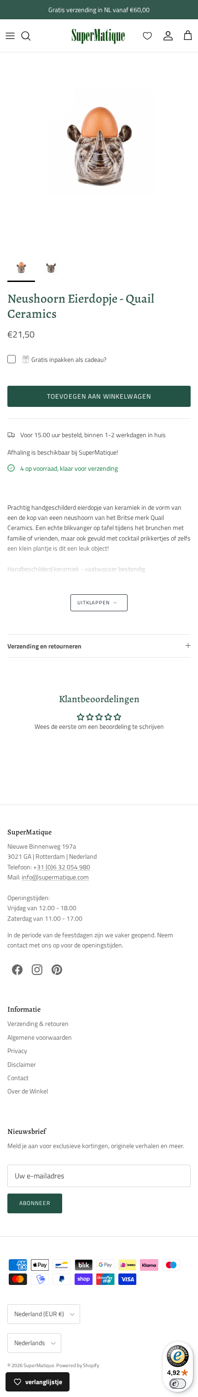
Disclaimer (21, 1064)
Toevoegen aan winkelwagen (99, 396)
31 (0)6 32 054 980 (63, 867)
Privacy (17, 1050)
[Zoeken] (30, 36)
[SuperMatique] (98, 35)
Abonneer (34, 1203)
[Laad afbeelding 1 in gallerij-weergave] (99, 151)
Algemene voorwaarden (39, 1037)
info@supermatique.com (55, 877)
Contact (18, 1077)
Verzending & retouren (38, 1023)
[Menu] (10, 36)
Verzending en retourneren (44, 646)
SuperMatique (38, 1365)
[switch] (177, 1384)
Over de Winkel (27, 1091)
